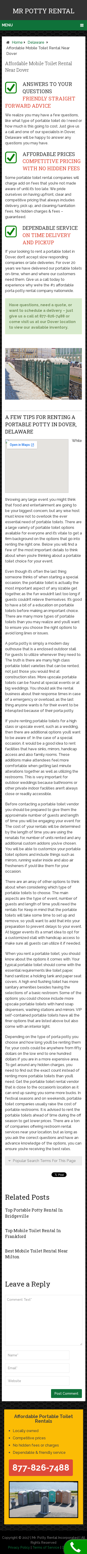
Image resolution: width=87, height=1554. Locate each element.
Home (17, 42)
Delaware (36, 42)
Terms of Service (45, 1547)
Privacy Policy (19, 1547)
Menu (7, 25)
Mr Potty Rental (43, 11)
